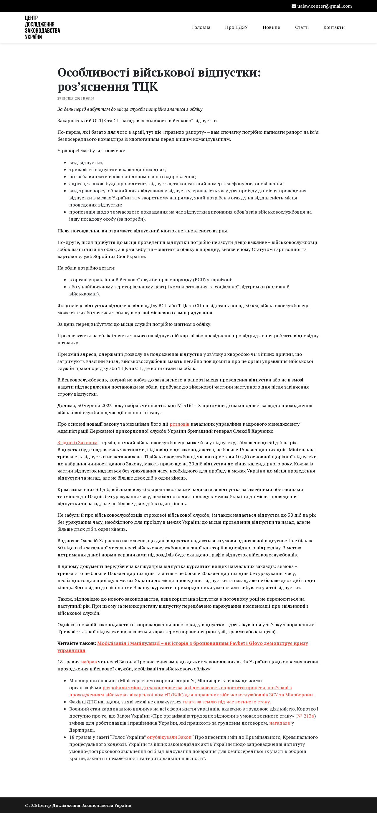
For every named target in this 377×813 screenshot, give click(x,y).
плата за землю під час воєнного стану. (227, 701)
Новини (271, 27)
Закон (184, 737)
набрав (89, 661)
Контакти (334, 27)
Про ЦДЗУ (236, 27)
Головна (201, 27)
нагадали (279, 723)
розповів (179, 424)
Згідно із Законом (77, 442)
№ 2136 (305, 716)
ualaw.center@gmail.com (324, 6)
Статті (302, 27)
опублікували (162, 737)
